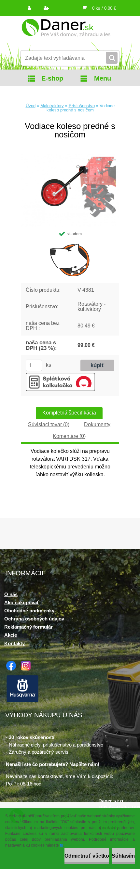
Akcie (10, 635)
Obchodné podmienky (29, 610)
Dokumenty (97, 424)
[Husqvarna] (24, 677)
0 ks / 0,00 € (104, 8)
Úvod (30, 105)
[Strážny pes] (70, 259)
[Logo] (66, 32)
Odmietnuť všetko (86, 856)
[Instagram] (27, 663)
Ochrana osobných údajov (34, 618)
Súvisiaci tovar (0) (48, 424)
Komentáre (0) (69, 436)
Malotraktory (52, 105)
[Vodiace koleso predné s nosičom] (70, 157)
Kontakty (14, 643)
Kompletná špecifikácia (69, 412)
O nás (11, 594)
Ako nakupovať (21, 602)
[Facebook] (12, 663)
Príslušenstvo (82, 105)
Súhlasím (123, 856)
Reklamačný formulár (28, 626)
